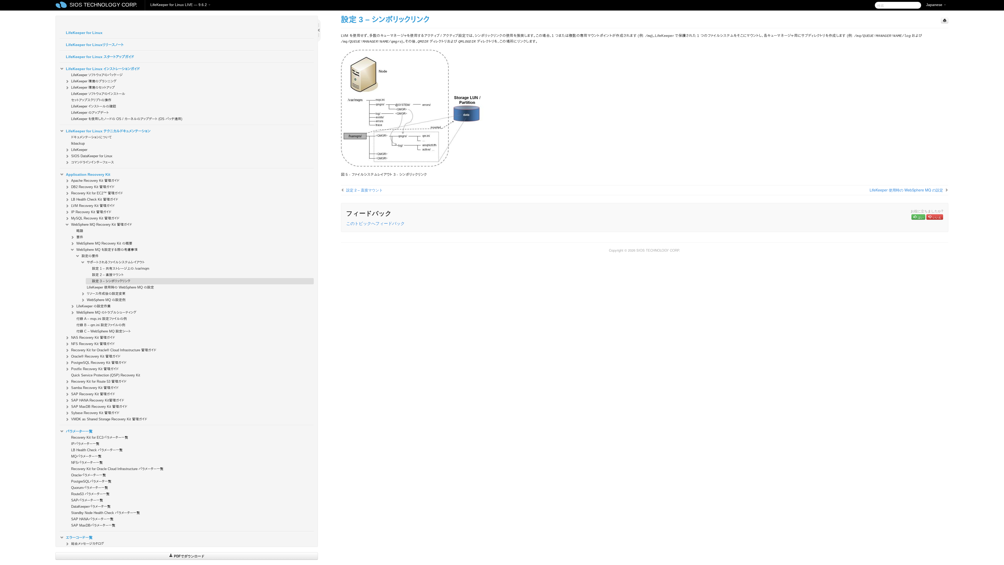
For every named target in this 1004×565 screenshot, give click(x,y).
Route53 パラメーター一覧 (90, 494)
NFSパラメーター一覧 (87, 463)
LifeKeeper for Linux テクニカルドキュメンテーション (108, 131)
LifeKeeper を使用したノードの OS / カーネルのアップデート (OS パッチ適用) (126, 119)
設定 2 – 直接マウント (108, 275)
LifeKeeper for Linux (84, 33)
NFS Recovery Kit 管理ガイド (93, 344)
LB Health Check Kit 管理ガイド (94, 199)
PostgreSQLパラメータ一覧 (91, 481)
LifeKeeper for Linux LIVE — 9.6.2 (179, 5)
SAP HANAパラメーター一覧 (92, 519)
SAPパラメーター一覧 (87, 500)
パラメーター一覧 (79, 431)
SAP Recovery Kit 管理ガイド (93, 394)
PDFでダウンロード (188, 555)
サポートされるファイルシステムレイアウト (116, 262)
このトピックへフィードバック (375, 223)
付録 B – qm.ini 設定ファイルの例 (100, 325)
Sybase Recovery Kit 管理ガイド (95, 413)
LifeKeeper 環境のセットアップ (93, 87)
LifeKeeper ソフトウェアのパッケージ (97, 75)
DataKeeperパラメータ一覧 (91, 506)
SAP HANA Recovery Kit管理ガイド (97, 400)
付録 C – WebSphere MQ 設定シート (103, 331)
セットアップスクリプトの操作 (91, 100)
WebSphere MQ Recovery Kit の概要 (104, 243)
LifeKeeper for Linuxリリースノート (95, 45)
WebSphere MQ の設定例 (106, 300)
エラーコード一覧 (79, 537)
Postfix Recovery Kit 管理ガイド (95, 369)
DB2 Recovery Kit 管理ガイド (93, 187)
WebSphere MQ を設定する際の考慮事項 (107, 250)
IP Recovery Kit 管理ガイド (91, 212)
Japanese (934, 5)
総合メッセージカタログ (87, 544)
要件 (79, 237)
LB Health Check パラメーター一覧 (97, 450)
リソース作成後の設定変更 (106, 294)
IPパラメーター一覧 (85, 444)
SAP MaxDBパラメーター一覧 (93, 525)
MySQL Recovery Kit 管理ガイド (95, 218)
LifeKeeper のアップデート (90, 113)
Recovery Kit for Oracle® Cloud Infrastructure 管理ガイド (113, 350)
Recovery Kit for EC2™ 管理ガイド (97, 193)
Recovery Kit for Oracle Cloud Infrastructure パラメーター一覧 (117, 469)
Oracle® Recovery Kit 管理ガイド (96, 356)
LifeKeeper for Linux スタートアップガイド (100, 57)
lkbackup (78, 143)
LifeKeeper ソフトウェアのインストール (98, 94)
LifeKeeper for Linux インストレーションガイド (103, 69)
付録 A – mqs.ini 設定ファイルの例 (101, 319)
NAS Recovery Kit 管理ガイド (93, 338)
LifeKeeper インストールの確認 (93, 106)
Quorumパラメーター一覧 (89, 488)
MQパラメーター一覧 (86, 456)
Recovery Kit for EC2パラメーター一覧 (99, 437)
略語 (79, 231)
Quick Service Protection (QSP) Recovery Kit (105, 375)
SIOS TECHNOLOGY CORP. (103, 5)
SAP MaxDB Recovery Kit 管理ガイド (99, 407)
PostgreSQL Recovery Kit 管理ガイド (99, 363)
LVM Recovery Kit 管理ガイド (93, 206)
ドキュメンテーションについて (91, 137)
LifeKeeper (79, 150)
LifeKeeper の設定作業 (93, 306)
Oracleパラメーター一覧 (88, 475)
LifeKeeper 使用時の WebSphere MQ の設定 (120, 287)
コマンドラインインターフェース (92, 162)
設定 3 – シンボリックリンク (111, 281)
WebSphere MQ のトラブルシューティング (106, 312)
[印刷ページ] (944, 20)
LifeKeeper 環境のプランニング (94, 81)
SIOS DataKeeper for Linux (91, 156)
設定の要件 (90, 256)
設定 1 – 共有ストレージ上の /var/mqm (120, 268)
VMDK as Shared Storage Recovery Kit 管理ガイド (109, 419)
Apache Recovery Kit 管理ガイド (95, 181)
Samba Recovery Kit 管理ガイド (95, 388)
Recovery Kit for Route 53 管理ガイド (99, 381)
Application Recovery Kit (88, 174)
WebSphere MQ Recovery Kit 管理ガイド (101, 225)
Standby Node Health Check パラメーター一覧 (105, 513)
